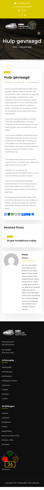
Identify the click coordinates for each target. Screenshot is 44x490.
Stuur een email (8, 352)
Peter (9, 82)
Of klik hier (6, 469)
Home (14, 47)
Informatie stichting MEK (23, 7)
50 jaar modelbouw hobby (20, 240)
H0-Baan (5, 413)
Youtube (5, 389)
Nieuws (23, 10)
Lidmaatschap (7, 372)
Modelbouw (6, 422)
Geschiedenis (7, 376)
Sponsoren (6, 385)
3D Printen (6, 444)
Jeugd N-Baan (7, 431)
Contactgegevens (23, 3)
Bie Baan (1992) (7, 440)
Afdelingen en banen (9, 381)
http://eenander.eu (29, 261)
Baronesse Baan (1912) (10, 435)
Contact (4, 398)
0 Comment (34, 82)
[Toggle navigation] (39, 33)
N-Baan (4, 426)
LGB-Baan (5, 418)
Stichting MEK (7, 367)
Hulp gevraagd (26, 47)
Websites (5, 394)
